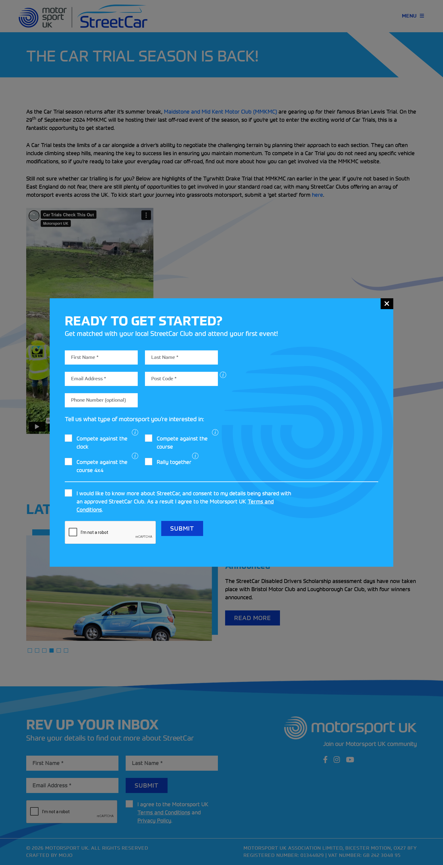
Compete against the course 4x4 (102, 466)
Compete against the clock (102, 442)
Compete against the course (182, 442)
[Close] (387, 303)
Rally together (174, 462)
